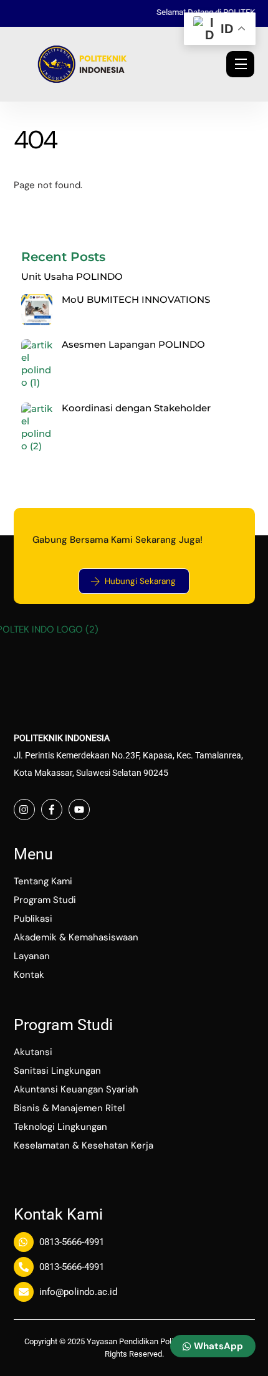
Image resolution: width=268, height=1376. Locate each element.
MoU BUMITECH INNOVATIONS (136, 299)
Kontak (29, 974)
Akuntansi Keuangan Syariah (76, 1089)
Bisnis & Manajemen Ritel (69, 1108)
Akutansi (33, 1052)
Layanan (32, 956)
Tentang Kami (43, 881)
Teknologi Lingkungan (60, 1126)
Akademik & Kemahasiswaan (76, 937)
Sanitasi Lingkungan (57, 1070)
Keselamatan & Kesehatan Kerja (83, 1145)
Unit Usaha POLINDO (72, 276)
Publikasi (33, 918)
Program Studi (45, 900)
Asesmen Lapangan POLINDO (133, 344)
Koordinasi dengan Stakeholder (136, 408)
